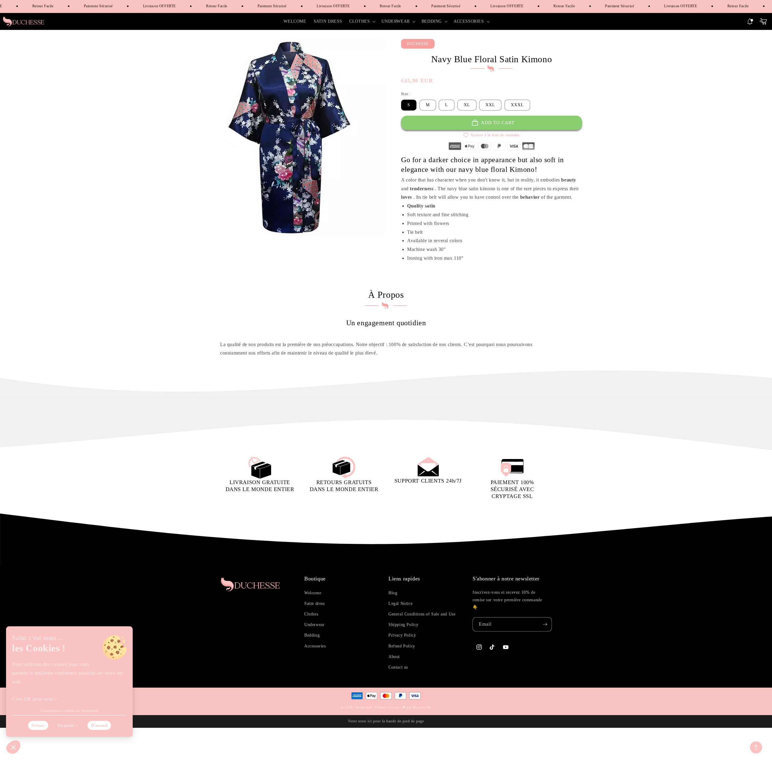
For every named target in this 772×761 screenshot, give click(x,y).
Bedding (312, 635)
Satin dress (314, 603)
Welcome (312, 593)
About (394, 656)
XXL (490, 105)
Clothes (311, 614)
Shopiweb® (422, 707)
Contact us (398, 667)
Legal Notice (400, 603)
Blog (392, 593)
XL (467, 105)
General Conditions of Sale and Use (421, 614)
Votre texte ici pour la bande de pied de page (386, 721)
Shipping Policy (403, 624)
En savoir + (68, 725)
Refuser (38, 725)
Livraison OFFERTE (151, 6)
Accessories (315, 646)
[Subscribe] (545, 624)
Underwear (314, 624)
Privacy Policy (402, 635)
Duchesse (362, 707)
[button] (362, 21)
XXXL (517, 105)
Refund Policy (401, 646)
